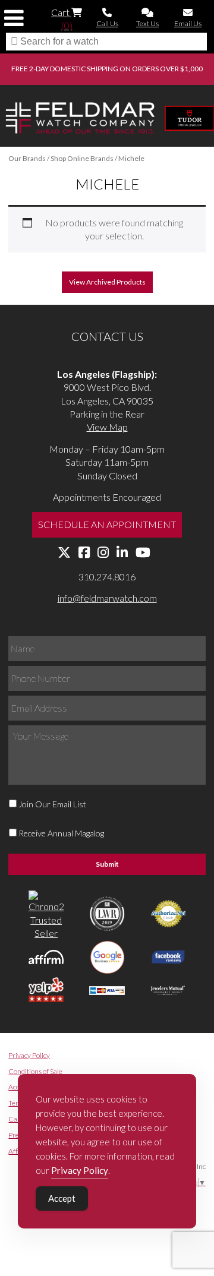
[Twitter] (64, 553)
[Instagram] (103, 553)
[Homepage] (80, 119)
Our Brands (27, 158)
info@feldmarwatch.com (107, 598)
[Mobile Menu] (14, 18)
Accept (61, 1198)
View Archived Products (107, 281)
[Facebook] (84, 553)
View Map (107, 426)
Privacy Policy (29, 1055)
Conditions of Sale (35, 1071)
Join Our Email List (52, 804)
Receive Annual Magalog (61, 833)
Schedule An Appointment (107, 524)
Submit (107, 864)
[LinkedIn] (122, 553)
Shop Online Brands (82, 158)
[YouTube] (143, 553)
